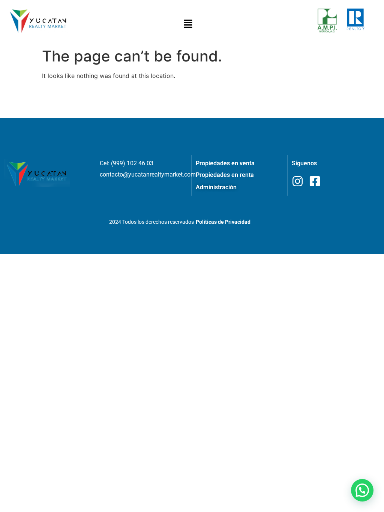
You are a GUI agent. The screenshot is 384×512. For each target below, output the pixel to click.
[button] (188, 24)
